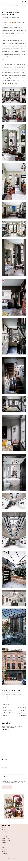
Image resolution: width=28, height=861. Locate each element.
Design (4, 842)
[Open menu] (23, 2)
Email (4, 768)
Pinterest (5, 851)
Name (4, 760)
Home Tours (5, 838)
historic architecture (14, 690)
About (4, 827)
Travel (4, 844)
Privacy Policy (6, 833)
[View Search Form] (25, 2)
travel (23, 5)
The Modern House (13, 83)
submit (4, 829)
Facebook (5, 853)
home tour (11, 5)
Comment (5, 729)
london (19, 694)
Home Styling (15, 5)
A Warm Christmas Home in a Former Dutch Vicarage (7, 710)
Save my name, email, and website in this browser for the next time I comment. (14, 781)
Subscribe (5, 831)
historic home (6, 694)
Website (4, 776)
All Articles (6, 5)
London (11, 27)
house (13, 694)
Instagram (5, 849)
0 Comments (15, 17)
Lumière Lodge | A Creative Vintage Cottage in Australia (21, 710)
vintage (4, 697)
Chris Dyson (11, 22)
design (20, 5)
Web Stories (5, 855)
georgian (4, 690)
